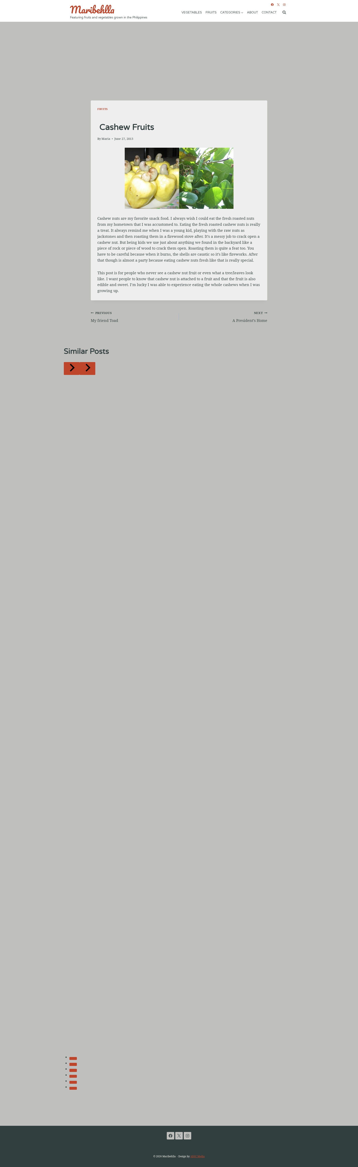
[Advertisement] (179, 53)
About (252, 12)
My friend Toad (104, 317)
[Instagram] (284, 4)
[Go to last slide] (72, 368)
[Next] (87, 368)
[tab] (73, 1058)
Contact (269, 12)
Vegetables (191, 12)
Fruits (211, 12)
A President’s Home (249, 317)
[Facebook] (272, 4)
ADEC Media (197, 1156)
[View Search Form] (284, 12)
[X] (278, 4)
